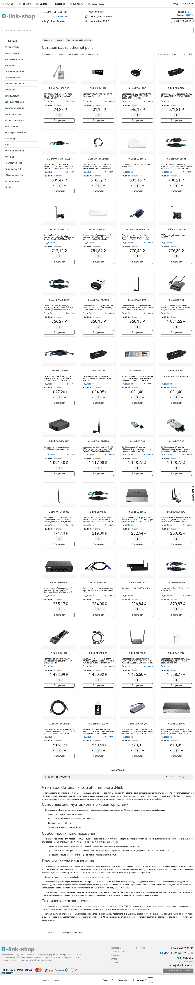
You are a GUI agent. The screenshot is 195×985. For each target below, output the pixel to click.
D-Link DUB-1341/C (137, 724)
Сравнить (107, 980)
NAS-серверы (11, 126)
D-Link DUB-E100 (176, 88)
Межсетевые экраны (15, 83)
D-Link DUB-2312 (176, 370)
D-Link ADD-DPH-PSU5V (137, 229)
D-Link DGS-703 (137, 441)
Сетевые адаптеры (14, 71)
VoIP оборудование (14, 102)
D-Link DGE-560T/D (176, 229)
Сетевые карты (13, 77)
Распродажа (116, 948)
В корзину (59, 120)
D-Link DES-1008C (98, 229)
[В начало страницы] (150, 980)
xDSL (7, 144)
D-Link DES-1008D (176, 724)
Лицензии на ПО (13, 169)
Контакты (78, 4)
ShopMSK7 (186, 957)
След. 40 (183, 777)
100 (183, 54)
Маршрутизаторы (14, 59)
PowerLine (10, 89)
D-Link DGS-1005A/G (59, 441)
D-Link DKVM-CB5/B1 (59, 370)
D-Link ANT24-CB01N (98, 159)
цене (61, 54)
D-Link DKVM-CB (98, 512)
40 (175, 54)
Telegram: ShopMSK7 (98, 21)
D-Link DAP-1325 (176, 653)
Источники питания (15, 150)
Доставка (60, 4)
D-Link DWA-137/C (137, 300)
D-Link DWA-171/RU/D (98, 300)
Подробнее (49, 101)
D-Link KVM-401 (98, 582)
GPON (8, 187)
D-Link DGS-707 (176, 441)
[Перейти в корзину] (173, 14)
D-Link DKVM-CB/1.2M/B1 (59, 159)
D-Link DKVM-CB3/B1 (59, 300)
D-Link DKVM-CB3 (176, 582)
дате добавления (76, 54)
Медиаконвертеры (14, 120)
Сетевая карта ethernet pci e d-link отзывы (64, 933)
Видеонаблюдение (14, 108)
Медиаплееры (12, 181)
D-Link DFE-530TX (59, 229)
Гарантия (26, 4)
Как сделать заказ (51, 980)
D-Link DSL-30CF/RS (59, 88)
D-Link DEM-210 (137, 370)
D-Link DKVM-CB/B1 (176, 159)
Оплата (43, 4)
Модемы (9, 65)
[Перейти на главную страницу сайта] (19, 16)
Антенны (9, 157)
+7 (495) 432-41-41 (54, 12)
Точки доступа (12, 96)
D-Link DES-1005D (137, 512)
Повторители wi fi (14, 163)
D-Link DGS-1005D (59, 582)
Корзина (121, 980)
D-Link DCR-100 (176, 300)
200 (190, 54)
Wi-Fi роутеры (12, 47)
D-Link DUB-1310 (98, 88)
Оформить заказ (182, 21)
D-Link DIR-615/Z (137, 653)
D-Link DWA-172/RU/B (98, 441)
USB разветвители (14, 175)
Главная (48, 40)
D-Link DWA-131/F (137, 88)
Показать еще (118, 770)
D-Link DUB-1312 (98, 370)
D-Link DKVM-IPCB (98, 653)
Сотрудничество (118, 952)
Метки (59, 40)
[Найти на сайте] (190, 30)
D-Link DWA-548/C (176, 512)
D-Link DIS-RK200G (137, 582)
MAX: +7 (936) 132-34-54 (100, 16)
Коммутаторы (12, 53)
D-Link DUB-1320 (59, 653)
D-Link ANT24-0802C (59, 512)
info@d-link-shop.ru (181, 965)
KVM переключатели (15, 132)
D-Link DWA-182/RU (98, 724)
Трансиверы (11, 138)
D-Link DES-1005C (137, 159)
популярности (94, 54)
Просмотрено (138, 980)
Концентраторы (13, 114)
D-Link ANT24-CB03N (59, 724)
